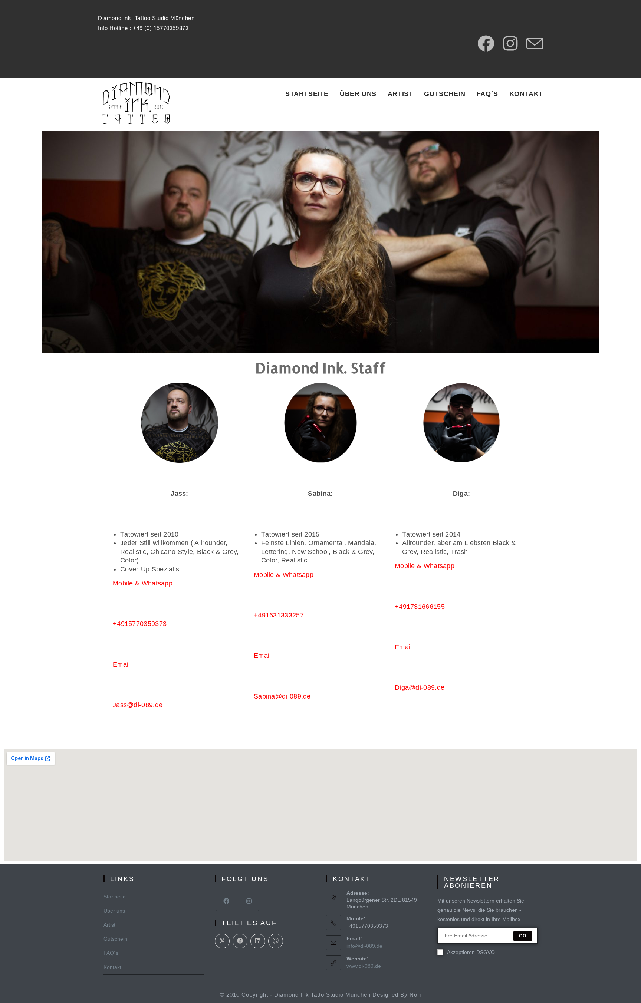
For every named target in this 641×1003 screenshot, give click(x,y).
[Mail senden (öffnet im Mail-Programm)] (532, 43)
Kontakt (112, 967)
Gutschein (115, 939)
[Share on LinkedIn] (257, 941)
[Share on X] (222, 941)
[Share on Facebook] (240, 941)
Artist (109, 925)
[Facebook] (226, 901)
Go (522, 935)
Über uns (114, 911)
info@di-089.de (364, 946)
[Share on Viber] (275, 941)
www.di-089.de (363, 966)
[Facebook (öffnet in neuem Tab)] (486, 43)
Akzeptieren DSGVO (471, 952)
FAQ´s (110, 953)
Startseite (114, 897)
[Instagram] (249, 901)
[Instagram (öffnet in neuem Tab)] (510, 43)
